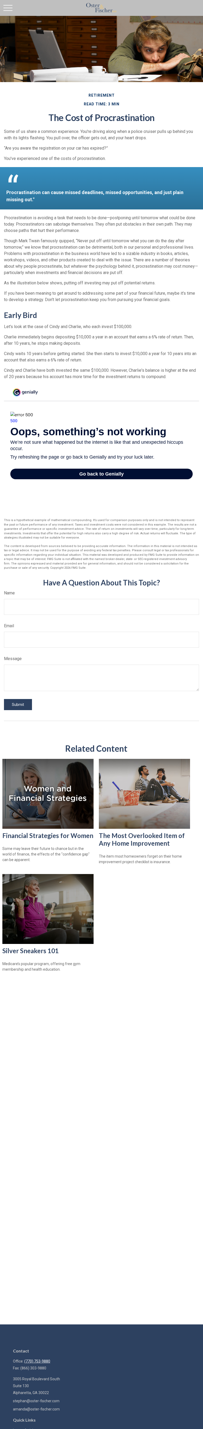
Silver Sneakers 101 (30, 951)
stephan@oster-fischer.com (36, 1401)
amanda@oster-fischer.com (36, 1409)
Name (9, 592)
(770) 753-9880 (37, 1361)
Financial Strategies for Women (47, 835)
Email (9, 625)
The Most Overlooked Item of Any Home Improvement (142, 839)
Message (13, 658)
